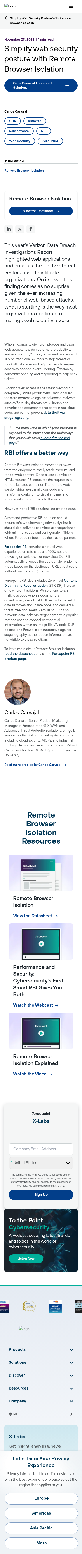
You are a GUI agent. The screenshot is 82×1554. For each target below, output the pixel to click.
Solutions (17, 1362)
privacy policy (23, 1182)
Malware (34, 121)
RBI (43, 131)
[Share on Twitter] (19, 229)
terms (59, 1174)
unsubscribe (44, 1185)
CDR (12, 121)
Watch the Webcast (33, 1005)
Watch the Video (30, 1074)
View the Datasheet (38, 211)
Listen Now (26, 1259)
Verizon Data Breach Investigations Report (40, 249)
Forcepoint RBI (16, 547)
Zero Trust (50, 141)
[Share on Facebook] (30, 229)
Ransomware (19, 131)
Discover (17, 1375)
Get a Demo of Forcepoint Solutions (32, 85)
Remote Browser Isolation (24, 171)
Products (17, 1349)
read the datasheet (19, 654)
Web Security (19, 141)
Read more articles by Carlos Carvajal (32, 765)
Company (17, 1401)
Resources (18, 1388)
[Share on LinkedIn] (8, 229)
